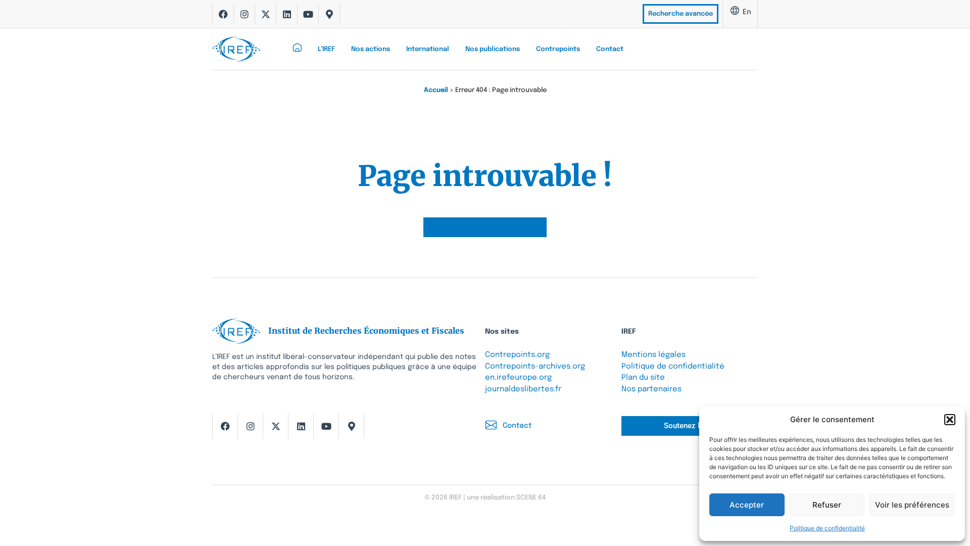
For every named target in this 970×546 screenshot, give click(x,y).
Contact (609, 49)
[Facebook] (223, 14)
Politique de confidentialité (827, 528)
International (427, 49)
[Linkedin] (287, 14)
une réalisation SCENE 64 (506, 497)
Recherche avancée (680, 14)
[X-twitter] (265, 14)
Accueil (436, 90)
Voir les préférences (912, 505)
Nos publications (492, 49)
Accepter (747, 505)
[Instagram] (244, 14)
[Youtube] (308, 14)
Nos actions (370, 49)
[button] (950, 420)
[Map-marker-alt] (329, 14)
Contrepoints (558, 49)
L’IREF (326, 49)
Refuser (826, 505)
